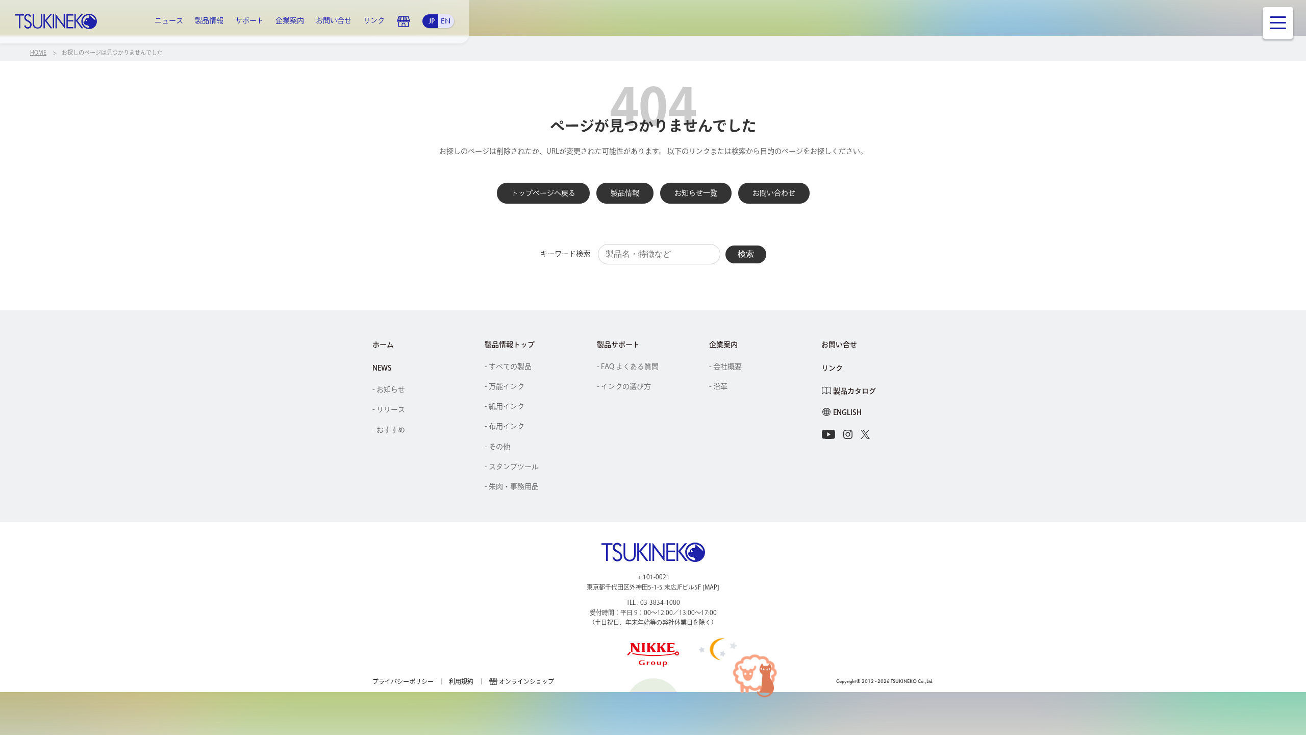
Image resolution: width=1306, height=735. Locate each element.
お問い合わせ (773, 193)
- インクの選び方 (624, 386)
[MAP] (710, 587)
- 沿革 (718, 386)
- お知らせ (388, 389)
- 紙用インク (504, 406)
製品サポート (618, 344)
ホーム (383, 344)
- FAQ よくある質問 (628, 366)
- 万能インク (504, 386)
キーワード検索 (565, 253)
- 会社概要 (725, 366)
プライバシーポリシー (403, 681)
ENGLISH (847, 412)
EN (445, 21)
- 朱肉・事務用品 (512, 486)
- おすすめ (388, 429)
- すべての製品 (508, 366)
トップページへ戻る (543, 193)
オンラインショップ (403, 21)
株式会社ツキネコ (56, 21)
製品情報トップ (510, 344)
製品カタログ (854, 391)
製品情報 (209, 20)
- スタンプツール (512, 466)
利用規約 (461, 681)
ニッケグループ (653, 655)
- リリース (388, 409)
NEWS (382, 368)
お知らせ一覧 (695, 193)
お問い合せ (333, 20)
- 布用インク (504, 426)
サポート (249, 20)
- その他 (497, 446)
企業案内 (289, 20)
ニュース (169, 20)
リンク (374, 20)
